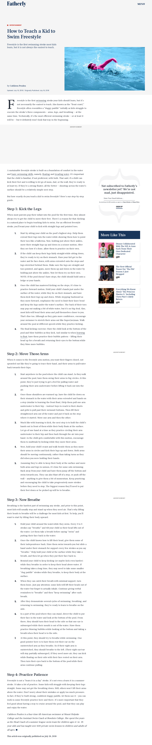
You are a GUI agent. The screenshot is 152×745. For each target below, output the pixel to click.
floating (46, 174)
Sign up (119, 206)
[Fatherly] (16, 4)
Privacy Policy (136, 202)
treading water (62, 174)
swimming (41, 100)
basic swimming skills (22, 174)
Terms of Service (127, 202)
